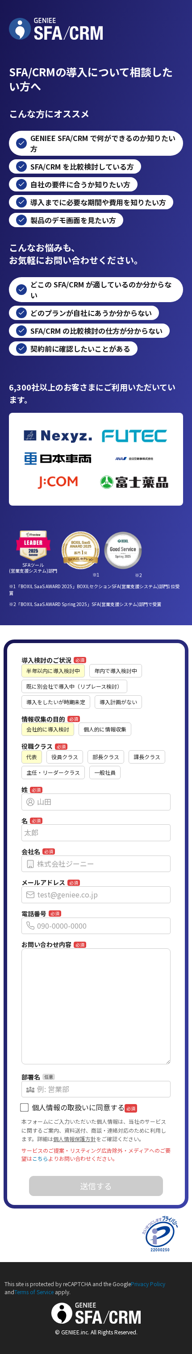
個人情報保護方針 (74, 1138)
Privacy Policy (148, 1284)
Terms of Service (34, 1292)
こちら (40, 1158)
